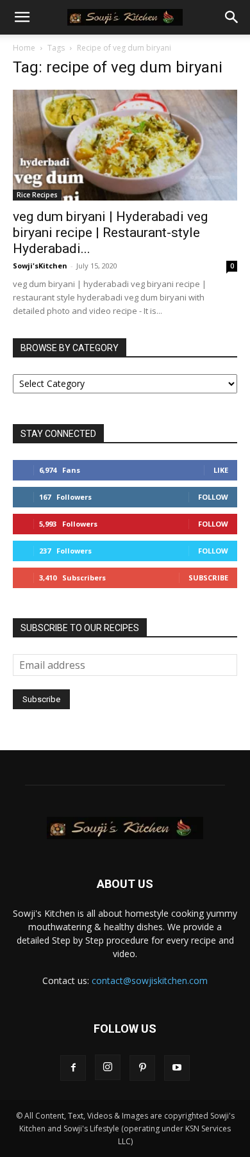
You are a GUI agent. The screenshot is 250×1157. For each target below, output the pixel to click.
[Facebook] (73, 1068)
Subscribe (208, 577)
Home (24, 47)
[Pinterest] (142, 1068)
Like (220, 470)
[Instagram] (108, 1067)
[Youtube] (177, 1068)
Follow (213, 497)
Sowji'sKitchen (40, 265)
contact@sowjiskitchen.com (150, 980)
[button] (21, 17)
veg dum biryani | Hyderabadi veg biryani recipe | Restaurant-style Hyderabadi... (110, 232)
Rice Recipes (37, 194)
